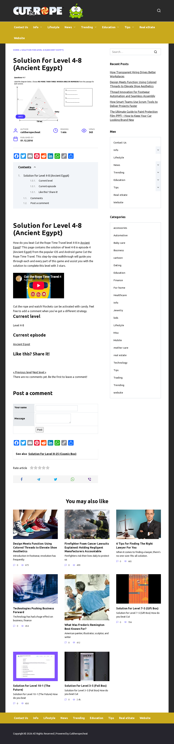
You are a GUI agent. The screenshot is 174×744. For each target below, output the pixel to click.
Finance (118, 280)
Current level (46, 180)
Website (19, 38)
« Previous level (22, 372)
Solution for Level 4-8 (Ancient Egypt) (46, 175)
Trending (87, 27)
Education (108, 27)
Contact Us (21, 27)
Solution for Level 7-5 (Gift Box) (137, 608)
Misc (116, 332)
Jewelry (118, 310)
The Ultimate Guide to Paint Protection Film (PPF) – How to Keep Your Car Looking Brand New (134, 115)
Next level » (39, 372)
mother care (121, 347)
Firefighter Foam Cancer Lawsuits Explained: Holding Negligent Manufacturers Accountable (87, 547)
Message (19, 418)
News (68, 27)
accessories (120, 227)
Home (16, 50)
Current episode (47, 186)
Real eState (147, 27)
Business (119, 250)
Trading (118, 377)
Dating (117, 265)
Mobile (118, 340)
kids (116, 317)
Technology (120, 362)
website (118, 392)
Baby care (119, 242)
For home (119, 287)
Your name (20, 407)
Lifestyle (53, 27)
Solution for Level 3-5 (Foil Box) (86, 685)
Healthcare (120, 295)
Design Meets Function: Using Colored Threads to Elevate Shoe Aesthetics (35, 547)
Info (35, 27)
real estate (120, 355)
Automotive (121, 235)
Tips (127, 27)
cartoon (118, 257)
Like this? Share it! (48, 192)
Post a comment (39, 203)
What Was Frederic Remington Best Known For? (84, 626)
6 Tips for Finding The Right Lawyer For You (134, 545)
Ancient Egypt (21, 344)
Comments (36, 198)
